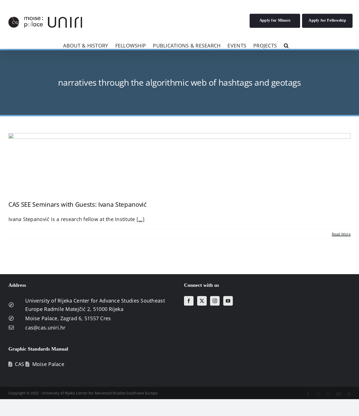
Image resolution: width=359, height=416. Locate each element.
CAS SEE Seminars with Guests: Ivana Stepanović (77, 204)
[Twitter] (202, 301)
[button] (286, 45)
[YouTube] (228, 301)
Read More (341, 234)
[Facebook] (189, 301)
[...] (140, 219)
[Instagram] (215, 301)
